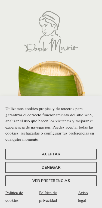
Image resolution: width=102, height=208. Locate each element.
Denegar (51, 167)
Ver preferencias (51, 180)
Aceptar (51, 154)
